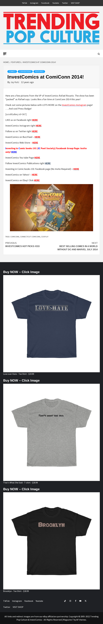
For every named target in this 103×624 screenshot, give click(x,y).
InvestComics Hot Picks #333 (22, 244)
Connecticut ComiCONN (30, 236)
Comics (12, 71)
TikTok (24, 3)
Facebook (45, 3)
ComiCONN (14, 236)
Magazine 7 (68, 619)
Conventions (25, 71)
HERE (48, 163)
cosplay (44, 236)
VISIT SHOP (75, 3)
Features (39, 71)
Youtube (55, 3)
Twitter (65, 3)
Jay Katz (15, 82)
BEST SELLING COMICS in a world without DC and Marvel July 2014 (77, 246)
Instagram (34, 3)
